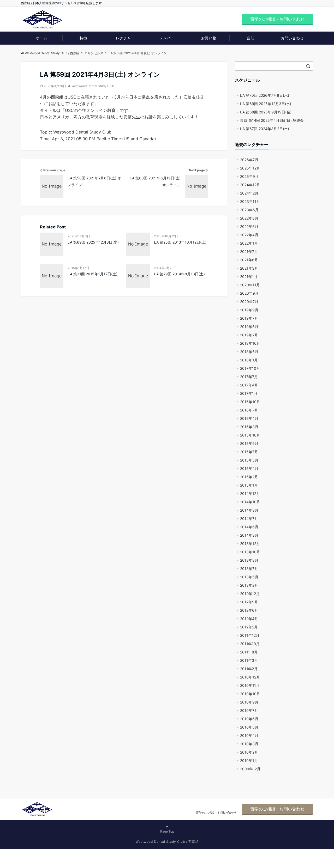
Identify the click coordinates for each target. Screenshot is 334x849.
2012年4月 (249, 618)
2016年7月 (249, 410)
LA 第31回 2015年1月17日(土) (92, 274)
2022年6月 (249, 226)
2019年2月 (249, 335)
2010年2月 (249, 752)
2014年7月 (249, 518)
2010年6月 (249, 719)
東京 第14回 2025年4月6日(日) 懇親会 (272, 120)
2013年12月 (250, 543)
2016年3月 (249, 427)
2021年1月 (249, 276)
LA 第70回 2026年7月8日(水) (264, 95)
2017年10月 (250, 368)
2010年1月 (249, 760)
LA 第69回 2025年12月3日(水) (93, 242)
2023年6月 (249, 210)
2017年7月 (249, 376)
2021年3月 (249, 268)
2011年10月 (250, 643)
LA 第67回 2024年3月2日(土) (264, 128)
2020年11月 (250, 285)
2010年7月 (249, 710)
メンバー (167, 38)
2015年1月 (249, 485)
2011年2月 (249, 668)
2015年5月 (249, 460)
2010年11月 (250, 685)
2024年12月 (250, 185)
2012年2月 (249, 627)
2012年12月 (250, 593)
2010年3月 (249, 744)
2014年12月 (250, 493)
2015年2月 (249, 477)
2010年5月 (249, 727)
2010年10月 (250, 694)
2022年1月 (249, 243)
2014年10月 (250, 502)
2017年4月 (249, 385)
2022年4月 (249, 235)
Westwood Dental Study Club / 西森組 (52, 53)
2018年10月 (250, 343)
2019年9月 (249, 310)
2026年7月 (249, 159)
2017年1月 (249, 393)
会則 (250, 38)
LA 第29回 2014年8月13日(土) (179, 274)
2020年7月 (249, 301)
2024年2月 (249, 193)
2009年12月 (250, 769)
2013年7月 (249, 568)
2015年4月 (249, 468)
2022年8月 (249, 218)
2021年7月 (249, 251)
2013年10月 (250, 552)
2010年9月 (249, 702)
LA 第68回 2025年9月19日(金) (265, 112)
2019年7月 (249, 318)
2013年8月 (249, 560)
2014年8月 (249, 510)
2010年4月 (249, 735)
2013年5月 (249, 577)
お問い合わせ (292, 38)
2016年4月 (249, 418)
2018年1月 (249, 360)
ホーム (41, 38)
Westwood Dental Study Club (92, 86)
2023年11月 (250, 201)
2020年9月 (249, 293)
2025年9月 (249, 176)
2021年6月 (249, 260)
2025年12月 (250, 168)
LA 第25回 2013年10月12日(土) (180, 242)
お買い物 (208, 38)
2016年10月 (250, 401)
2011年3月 (249, 660)
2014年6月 (249, 527)
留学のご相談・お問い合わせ (277, 19)
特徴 (83, 38)
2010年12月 (250, 677)
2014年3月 (249, 535)
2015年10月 (250, 435)
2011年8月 (249, 652)
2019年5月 (249, 326)
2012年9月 (249, 602)
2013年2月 (249, 585)
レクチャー (125, 38)
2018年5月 (249, 351)
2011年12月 (249, 635)
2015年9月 (249, 443)
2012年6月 (249, 610)
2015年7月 (249, 452)
